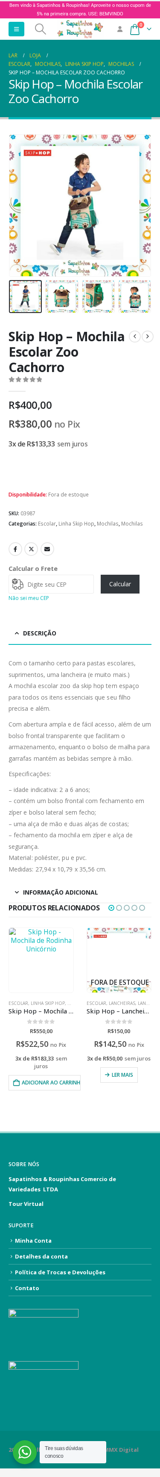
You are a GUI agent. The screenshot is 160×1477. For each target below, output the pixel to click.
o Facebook (15, 549)
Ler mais (122, 1074)
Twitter (31, 549)
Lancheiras (122, 1003)
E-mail (47, 549)
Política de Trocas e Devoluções (60, 1272)
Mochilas (108, 523)
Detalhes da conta (41, 1256)
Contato (27, 1288)
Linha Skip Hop (76, 523)
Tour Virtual (26, 1204)
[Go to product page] (41, 960)
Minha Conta (33, 1240)
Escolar (47, 523)
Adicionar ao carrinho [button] (51, 1082)
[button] (16, 29)
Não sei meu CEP (29, 598)
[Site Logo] (80, 29)
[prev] (135, 337)
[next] (148, 337)
